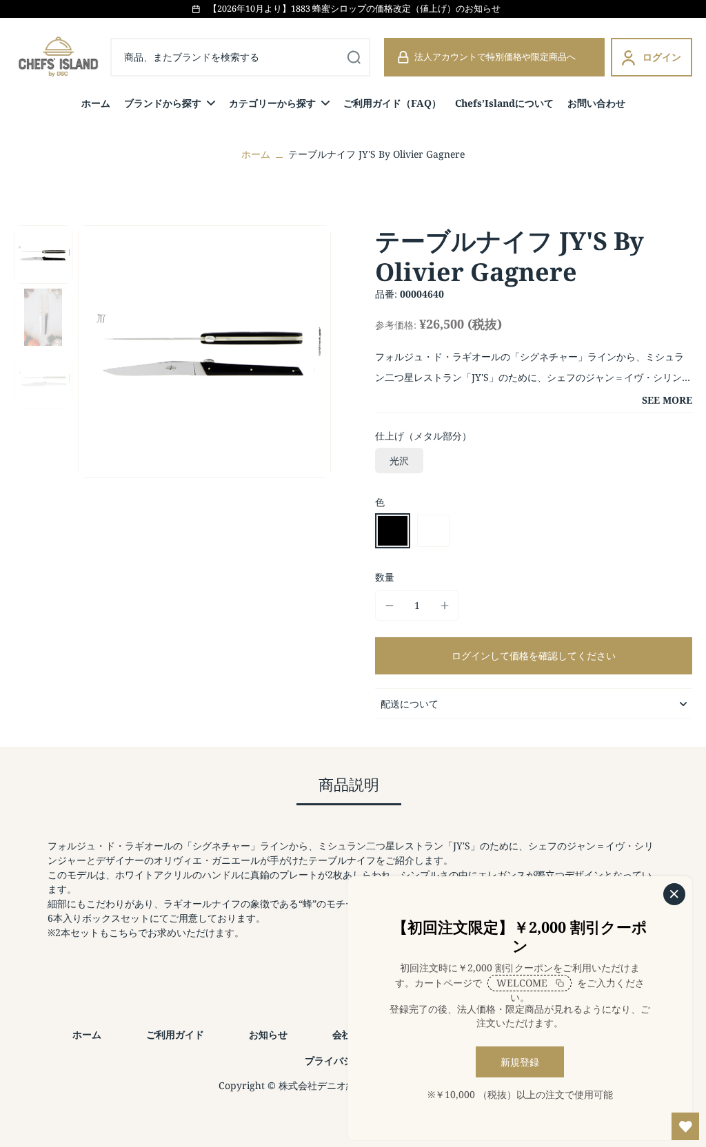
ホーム (255, 154)
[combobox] (240, 57)
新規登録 (520, 1061)
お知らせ (268, 1034)
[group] (204, 351)
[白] (433, 531)
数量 (384, 576)
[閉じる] (674, 894)
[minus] (389, 605)
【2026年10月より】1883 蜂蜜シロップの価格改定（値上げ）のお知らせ (354, 8)
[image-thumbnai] (43, 254)
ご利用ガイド (175, 1034)
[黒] (392, 531)
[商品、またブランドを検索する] (353, 57)
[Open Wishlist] (685, 1126)
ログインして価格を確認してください (534, 655)
